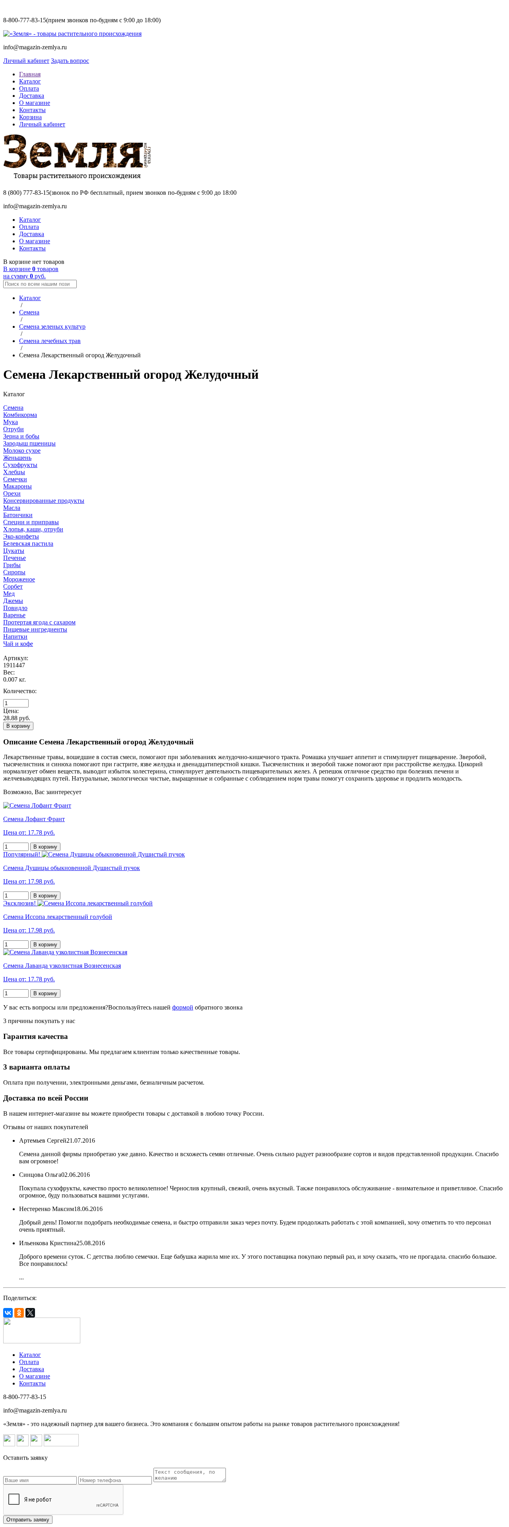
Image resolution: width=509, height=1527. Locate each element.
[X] (30, 1313)
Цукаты (13, 550)
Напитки (15, 636)
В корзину (18, 726)
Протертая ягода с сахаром (39, 622)
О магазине (34, 102)
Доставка (31, 95)
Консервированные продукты (43, 500)
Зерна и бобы (21, 436)
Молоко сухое (22, 450)
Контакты (32, 110)
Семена (29, 312)
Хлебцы (14, 472)
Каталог (30, 81)
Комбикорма (20, 414)
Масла (11, 507)
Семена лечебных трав (50, 340)
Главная (30, 74)
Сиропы (14, 572)
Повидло (15, 608)
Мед (9, 593)
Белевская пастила (28, 543)
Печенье (14, 557)
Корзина (30, 117)
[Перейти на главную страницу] (72, 33)
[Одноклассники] (19, 1313)
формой (182, 1007)
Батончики (18, 515)
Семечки (15, 479)
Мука (10, 422)
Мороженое (19, 579)
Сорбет (13, 586)
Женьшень (17, 457)
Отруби (13, 429)
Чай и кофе (18, 643)
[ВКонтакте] (8, 1313)
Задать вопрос (70, 60)
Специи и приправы (31, 522)
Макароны (17, 486)
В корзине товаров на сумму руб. (30, 272)
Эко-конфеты (21, 536)
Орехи (12, 493)
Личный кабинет (26, 60)
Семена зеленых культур (52, 326)
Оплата (29, 88)
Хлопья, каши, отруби (33, 529)
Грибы (12, 565)
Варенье (14, 615)
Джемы (13, 600)
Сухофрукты (20, 464)
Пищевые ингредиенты (35, 629)
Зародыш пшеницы (29, 443)
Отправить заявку (27, 1520)
